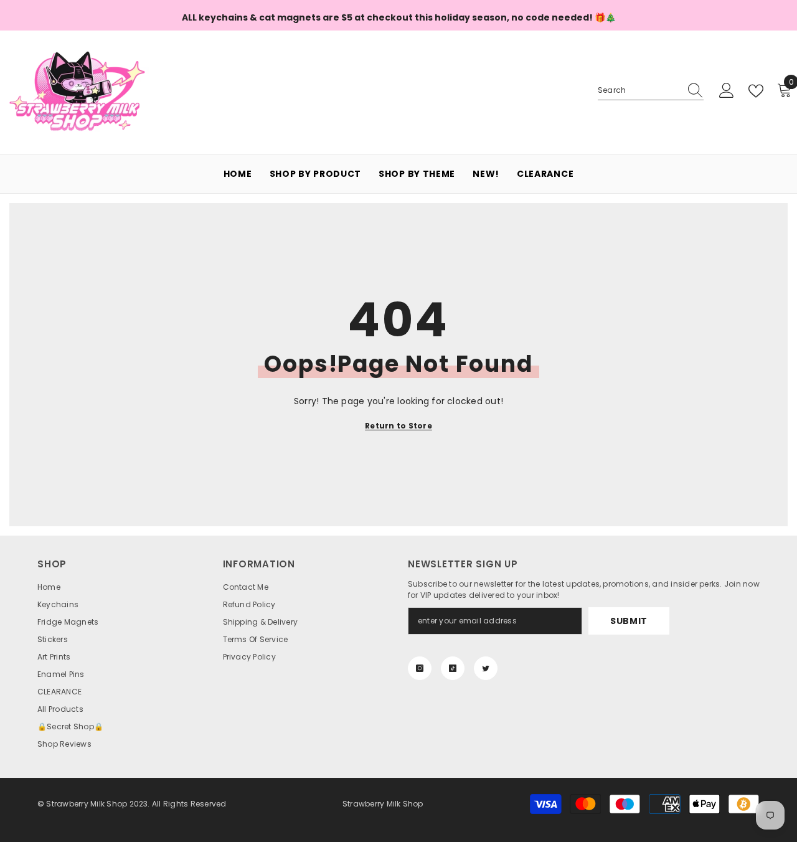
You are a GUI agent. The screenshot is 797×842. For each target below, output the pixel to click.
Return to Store (398, 425)
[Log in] (726, 90)
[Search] (651, 90)
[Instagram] (420, 668)
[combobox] (639, 90)
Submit (629, 621)
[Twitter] (486, 668)
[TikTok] (453, 668)
